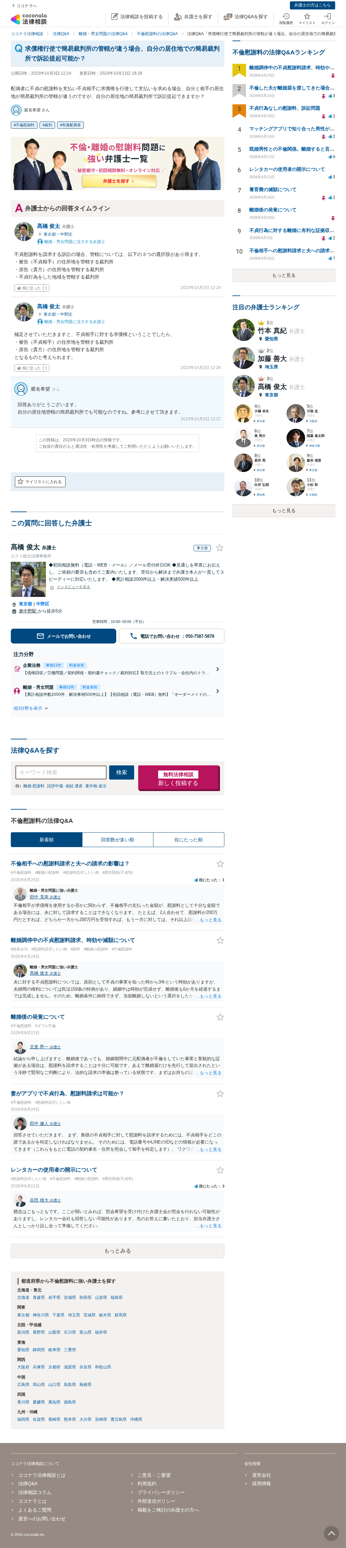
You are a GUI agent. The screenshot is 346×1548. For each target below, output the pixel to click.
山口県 (54, 1384)
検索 (121, 772)
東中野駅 (28, 610)
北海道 (23, 1297)
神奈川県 (41, 1315)
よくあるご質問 (34, 1510)
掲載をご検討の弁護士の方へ (168, 1510)
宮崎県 (101, 1419)
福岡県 (23, 1419)
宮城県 (70, 1297)
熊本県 (70, 1419)
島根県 (85, 1384)
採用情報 (261, 1483)
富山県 (85, 1332)
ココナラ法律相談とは (42, 1475)
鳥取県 (70, 1384)
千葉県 (58, 1315)
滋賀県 (70, 1367)
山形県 (101, 1297)
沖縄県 (136, 1419)
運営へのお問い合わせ (42, 1518)
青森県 (39, 1297)
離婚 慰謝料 (34, 786)
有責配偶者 (71, 125)
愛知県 (23, 1349)
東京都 (50, 234)
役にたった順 (188, 839)
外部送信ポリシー (156, 1501)
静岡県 (39, 1349)
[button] (118, 708)
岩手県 (54, 1297)
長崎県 (54, 1419)
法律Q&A (28, 1483)
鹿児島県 (118, 1419)
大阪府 (23, 1367)
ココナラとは (32, 1501)
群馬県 (121, 1315)
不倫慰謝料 (25, 125)
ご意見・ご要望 (154, 1475)
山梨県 (54, 1332)
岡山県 (39, 1384)
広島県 (23, 1384)
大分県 (85, 1419)
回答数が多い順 (117, 839)
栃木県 (105, 1315)
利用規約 (147, 1483)
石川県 (70, 1332)
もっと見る (284, 275)
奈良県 (85, 1367)
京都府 (54, 1367)
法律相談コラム (34, 1492)
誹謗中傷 (55, 786)
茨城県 (89, 1315)
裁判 (48, 125)
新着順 (47, 839)
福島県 (116, 1297)
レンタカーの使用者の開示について (287, 169)
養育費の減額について (273, 189)
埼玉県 (74, 1315)
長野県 (39, 1332)
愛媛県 (39, 1402)
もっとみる (117, 1251)
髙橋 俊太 (55, 226)
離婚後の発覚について (273, 209)
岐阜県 (54, 1349)
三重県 (70, 1349)
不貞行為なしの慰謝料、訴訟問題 (284, 108)
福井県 (101, 1332)
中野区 (66, 234)
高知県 (54, 1402)
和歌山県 (103, 1367)
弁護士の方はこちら (312, 5)
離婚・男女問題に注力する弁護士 (74, 241)
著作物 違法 (95, 786)
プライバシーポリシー (161, 1492)
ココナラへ (27, 5)
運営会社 (261, 1475)
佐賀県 (39, 1419)
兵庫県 (39, 1367)
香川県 (23, 1402)
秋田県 (85, 1297)
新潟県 (23, 1332)
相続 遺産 (74, 786)
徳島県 (70, 1402)
